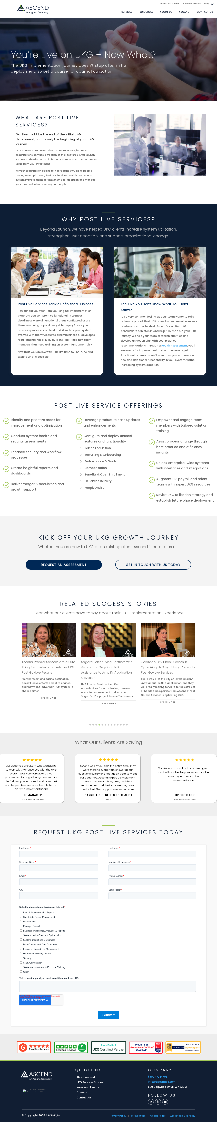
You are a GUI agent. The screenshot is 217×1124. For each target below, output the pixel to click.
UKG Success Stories (89, 1082)
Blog (206, 4)
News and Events (87, 1087)
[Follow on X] (158, 1102)
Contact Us (84, 1097)
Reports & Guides (169, 4)
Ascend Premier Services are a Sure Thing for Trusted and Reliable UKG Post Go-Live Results (48, 667)
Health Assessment (174, 345)
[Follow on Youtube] (165, 1102)
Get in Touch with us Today (153, 564)
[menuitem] (126, 12)
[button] (90, 725)
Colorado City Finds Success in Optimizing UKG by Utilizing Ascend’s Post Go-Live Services (168, 667)
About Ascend (85, 1077)
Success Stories (192, 4)
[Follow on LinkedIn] (151, 1102)
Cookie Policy (157, 1115)
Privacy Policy (118, 1115)
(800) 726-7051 (158, 1076)
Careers (81, 1092)
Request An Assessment (64, 564)
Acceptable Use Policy (182, 1115)
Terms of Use (138, 1115)
